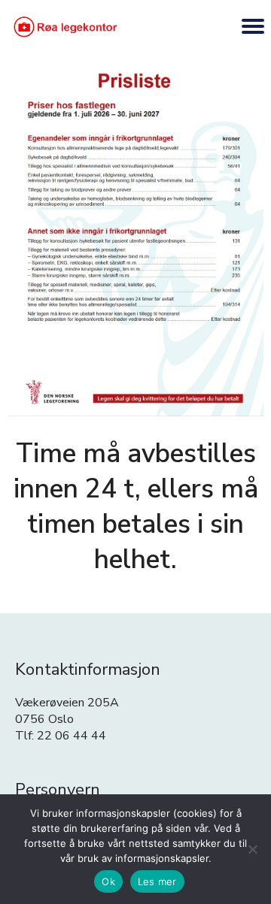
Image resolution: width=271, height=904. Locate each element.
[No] (252, 849)
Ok (108, 881)
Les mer (157, 881)
